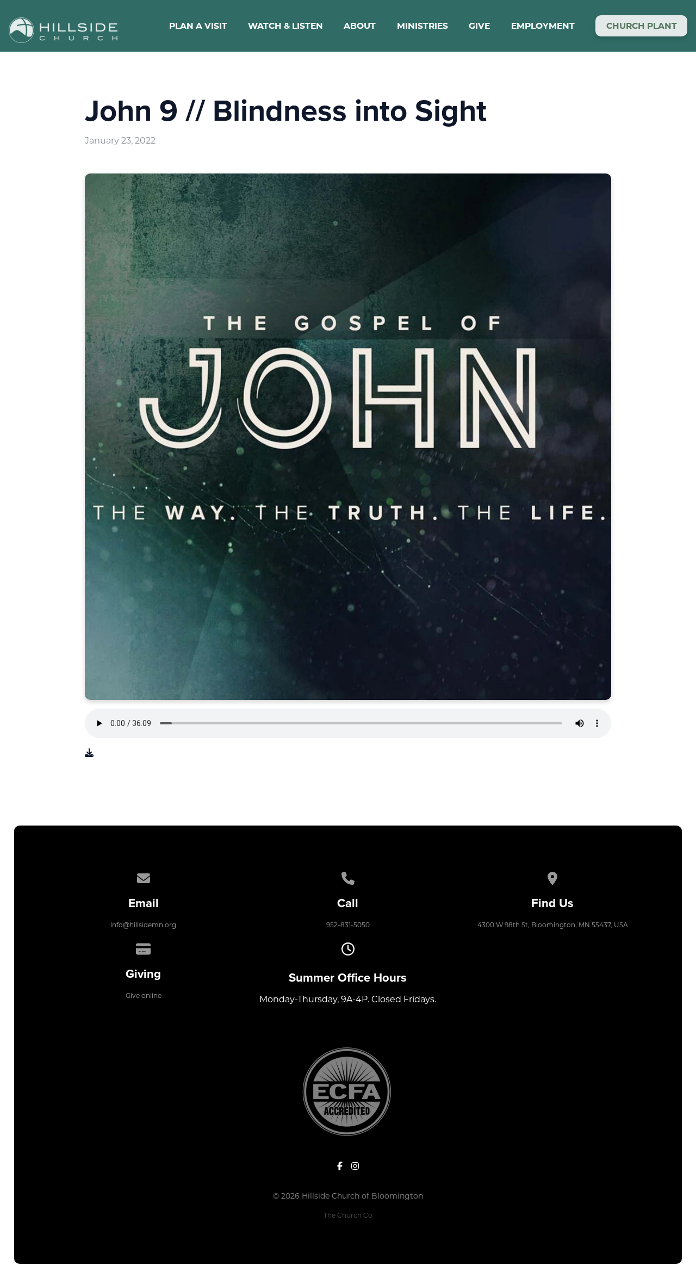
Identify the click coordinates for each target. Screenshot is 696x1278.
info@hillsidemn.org (143, 925)
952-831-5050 (348, 925)
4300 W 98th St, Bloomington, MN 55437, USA (552, 925)
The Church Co (348, 1215)
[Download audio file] (89, 753)
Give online (143, 995)
